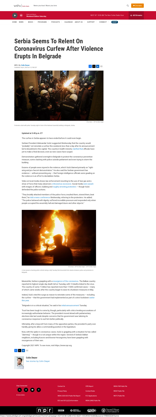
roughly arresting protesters (64, 187)
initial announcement (70, 305)
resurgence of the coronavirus (65, 281)
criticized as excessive (61, 184)
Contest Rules (90, 391)
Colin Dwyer (25, 65)
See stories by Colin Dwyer (38, 361)
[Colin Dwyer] (19, 362)
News (21, 22)
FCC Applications (91, 396)
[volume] (21, 15)
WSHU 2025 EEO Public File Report (69, 396)
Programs (42, 22)
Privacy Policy (62, 391)
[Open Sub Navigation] (25, 22)
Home (14, 22)
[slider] (24, 15)
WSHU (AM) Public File (93, 400)
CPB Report (89, 386)
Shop (114, 22)
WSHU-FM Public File (120, 386)
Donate (138, 5)
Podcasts (55, 22)
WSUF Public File (119, 391)
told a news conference (40, 197)
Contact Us (61, 386)
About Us (79, 22)
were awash (88, 184)
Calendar (68, 22)
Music (30, 22)
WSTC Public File (119, 396)
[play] (15, 15)
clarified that (78, 149)
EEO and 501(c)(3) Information (68, 400)
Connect (103, 22)
